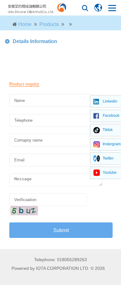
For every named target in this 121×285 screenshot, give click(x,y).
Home (25, 24)
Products (49, 24)
